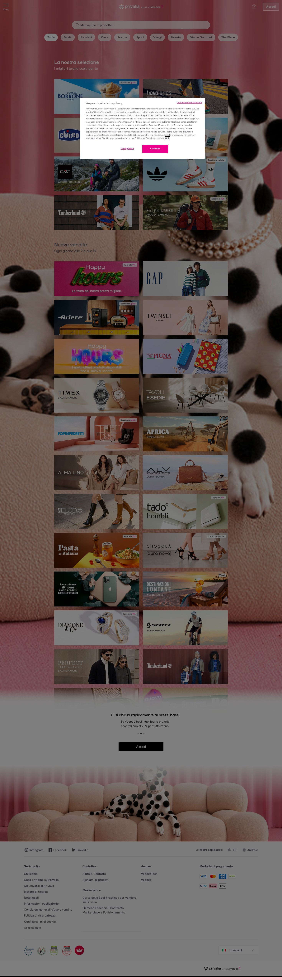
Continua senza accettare (189, 102)
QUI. (167, 138)
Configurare (127, 148)
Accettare (155, 148)
